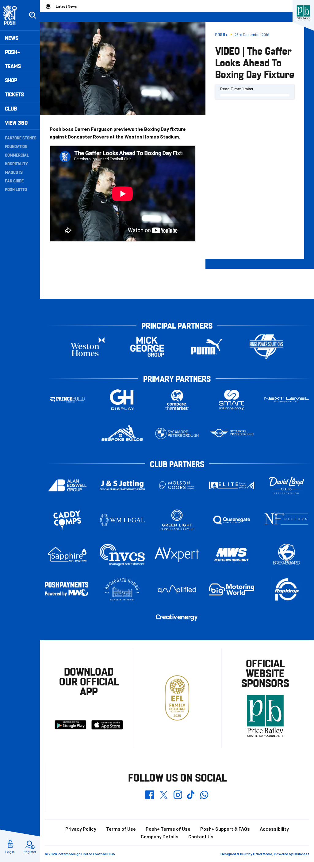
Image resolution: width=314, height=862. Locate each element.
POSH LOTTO (16, 189)
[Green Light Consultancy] (177, 520)
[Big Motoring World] (231, 589)
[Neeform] (286, 520)
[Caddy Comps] (67, 520)
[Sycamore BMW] (177, 433)
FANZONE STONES (20, 138)
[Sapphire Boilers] (67, 554)
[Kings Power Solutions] (266, 346)
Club (11, 108)
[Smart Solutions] (231, 400)
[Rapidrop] (286, 589)
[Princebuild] (67, 400)
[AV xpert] (177, 554)
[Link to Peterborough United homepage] (12, 15)
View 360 (16, 122)
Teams (13, 66)
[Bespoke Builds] (122, 433)
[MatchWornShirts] (231, 554)
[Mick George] (147, 346)
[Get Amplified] (177, 589)
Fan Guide (14, 180)
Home (48, 6)
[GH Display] (122, 400)
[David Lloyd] (286, 485)
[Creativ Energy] (177, 617)
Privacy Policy (80, 829)
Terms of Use (121, 829)
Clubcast (301, 854)
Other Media (262, 854)
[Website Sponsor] (303, 13)
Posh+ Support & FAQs (225, 829)
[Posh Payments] (67, 589)
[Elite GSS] (231, 485)
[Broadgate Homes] (122, 589)
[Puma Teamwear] (207, 346)
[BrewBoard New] (286, 554)
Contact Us (200, 836)
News (11, 37)
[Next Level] (286, 399)
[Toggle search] (32, 15)
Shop (11, 80)
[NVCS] (122, 554)
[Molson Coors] (177, 485)
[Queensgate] (231, 520)
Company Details (159, 836)
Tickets (14, 94)
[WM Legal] (122, 520)
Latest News (66, 6)
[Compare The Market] (177, 400)
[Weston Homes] (88, 346)
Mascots (14, 172)
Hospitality (16, 163)
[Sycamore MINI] (231, 433)
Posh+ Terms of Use (168, 829)
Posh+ (12, 52)
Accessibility (274, 829)
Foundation (16, 146)
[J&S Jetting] (122, 485)
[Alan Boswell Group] (67, 485)
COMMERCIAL (17, 155)
